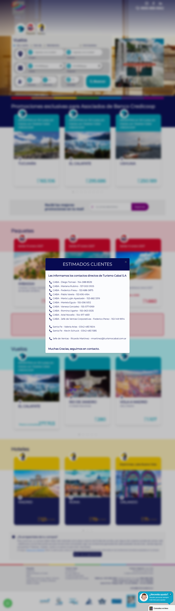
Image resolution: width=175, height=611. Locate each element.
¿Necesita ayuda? (158, 594)
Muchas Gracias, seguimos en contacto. (73, 348)
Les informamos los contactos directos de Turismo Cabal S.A (87, 275)
